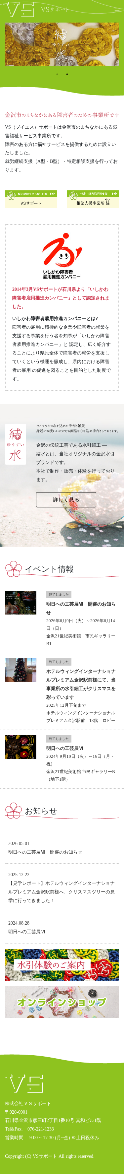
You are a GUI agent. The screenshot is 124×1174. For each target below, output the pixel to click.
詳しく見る (66, 499)
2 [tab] (67, 74)
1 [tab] (57, 74)
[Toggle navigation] (115, 9)
